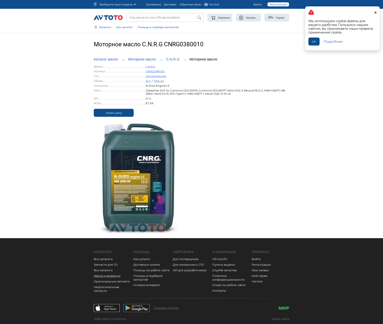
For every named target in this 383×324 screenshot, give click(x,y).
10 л (148, 80)
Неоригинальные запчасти (106, 289)
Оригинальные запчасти (112, 281)
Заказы (251, 17)
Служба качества (224, 270)
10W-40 (159, 80)
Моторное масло (142, 59)
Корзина (224, 17)
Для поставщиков (185, 259)
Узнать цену (114, 112)
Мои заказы (260, 270)
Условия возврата (146, 285)
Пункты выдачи (223, 265)
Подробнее (333, 42)
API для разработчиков (189, 270)
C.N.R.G (173, 59)
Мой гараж (260, 276)
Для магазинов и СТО (188, 265)
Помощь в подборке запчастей (148, 277)
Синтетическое (156, 76)
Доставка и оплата (146, 265)
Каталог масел (106, 59)
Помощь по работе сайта (151, 270)
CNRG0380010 (155, 71)
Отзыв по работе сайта (228, 285)
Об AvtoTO (219, 259)
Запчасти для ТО (106, 265)
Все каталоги (103, 259)
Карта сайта (280, 319)
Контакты (219, 290)
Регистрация (278, 4)
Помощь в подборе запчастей (158, 27)
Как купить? (124, 27)
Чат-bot (257, 281)
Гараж (280, 17)
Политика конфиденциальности (228, 277)
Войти (258, 4)
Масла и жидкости (107, 276)
